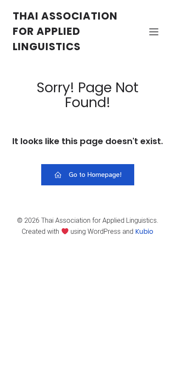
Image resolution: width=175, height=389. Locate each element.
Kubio (144, 231)
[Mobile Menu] (153, 31)
